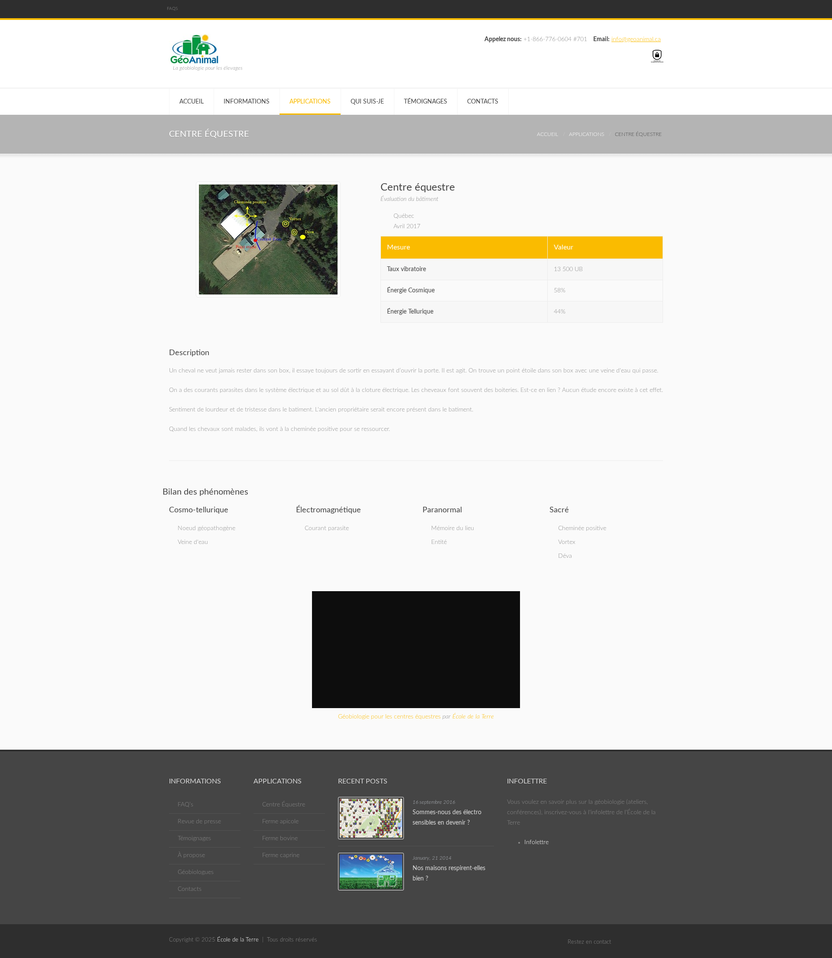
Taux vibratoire (406, 269)
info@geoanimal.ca (636, 39)
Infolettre (536, 842)
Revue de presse (199, 822)
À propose (191, 855)
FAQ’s (185, 805)
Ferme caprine (280, 855)
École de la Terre (473, 717)
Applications (310, 102)
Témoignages (425, 102)
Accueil (191, 102)
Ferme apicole (280, 822)
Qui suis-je (367, 102)
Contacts (482, 102)
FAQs (172, 8)
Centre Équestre (283, 805)
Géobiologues (196, 872)
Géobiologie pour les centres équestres (389, 717)
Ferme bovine (280, 838)
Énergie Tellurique (410, 312)
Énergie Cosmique (411, 291)
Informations (247, 102)
